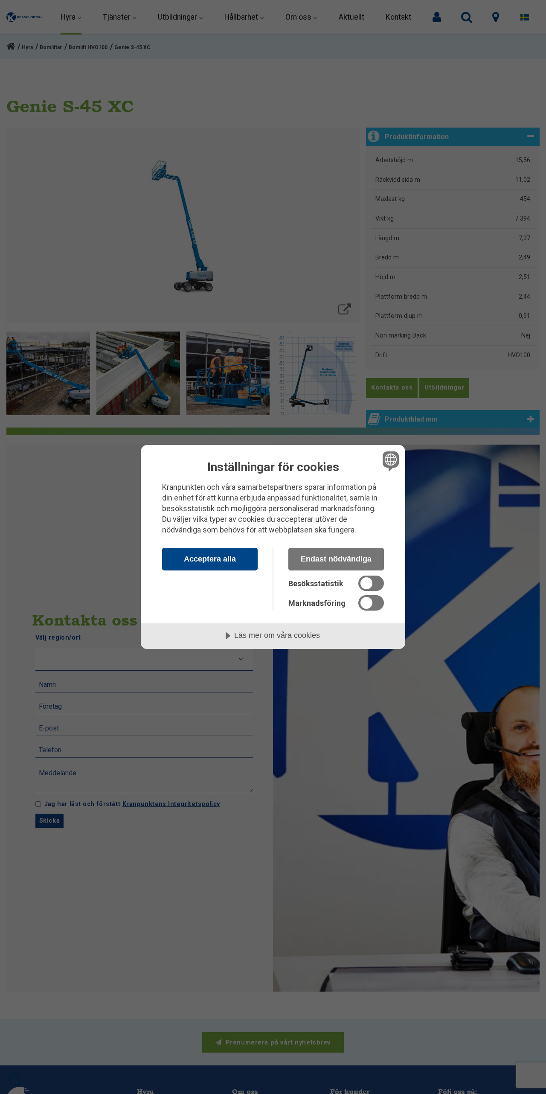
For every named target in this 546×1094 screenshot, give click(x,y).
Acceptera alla (210, 559)
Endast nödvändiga (336, 559)
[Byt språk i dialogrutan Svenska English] (389, 461)
